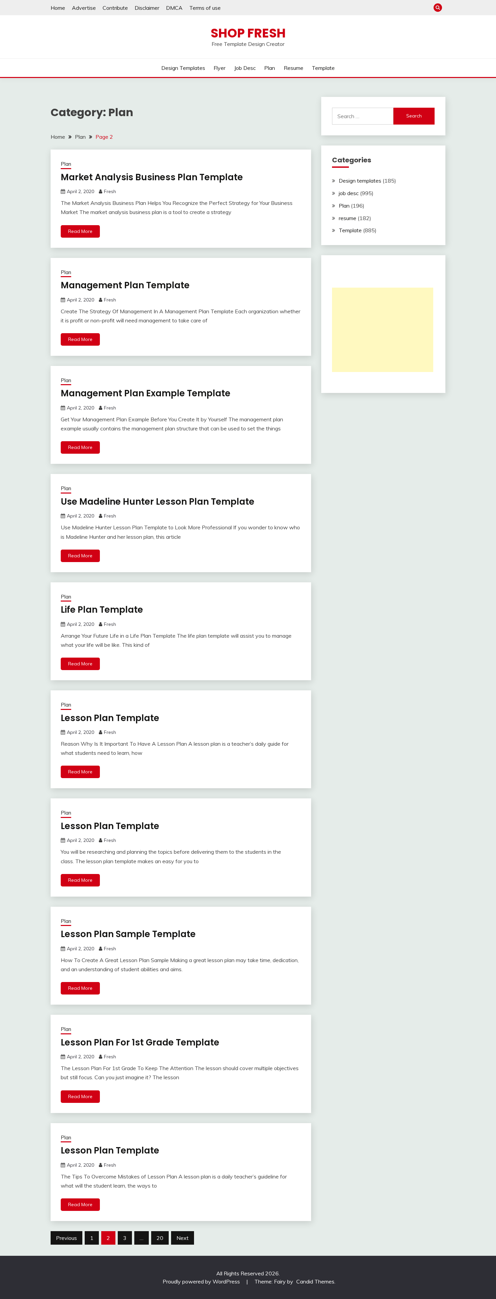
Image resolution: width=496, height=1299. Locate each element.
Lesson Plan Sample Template (128, 934)
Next (182, 1238)
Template (323, 67)
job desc (245, 67)
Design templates (183, 67)
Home (58, 7)
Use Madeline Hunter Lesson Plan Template (157, 502)
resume (293, 67)
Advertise (84, 7)
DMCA (174, 7)
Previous (66, 1238)
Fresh (110, 191)
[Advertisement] (382, 330)
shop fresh (248, 33)
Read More (80, 231)
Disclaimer (147, 7)
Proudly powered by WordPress (202, 1281)
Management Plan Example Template (145, 393)
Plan (269, 67)
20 (160, 1238)
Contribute (115, 7)
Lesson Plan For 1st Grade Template (140, 1042)
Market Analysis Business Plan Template (152, 177)
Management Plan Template (125, 285)
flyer (219, 67)
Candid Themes (315, 1281)
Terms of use (205, 7)
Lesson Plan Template (110, 718)
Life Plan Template (102, 610)
